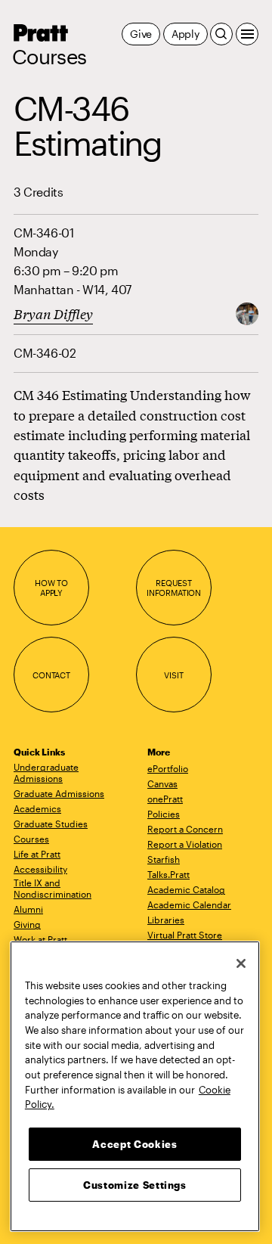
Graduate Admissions (59, 793)
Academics (37, 808)
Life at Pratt (37, 853)
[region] (135, 1086)
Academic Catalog (186, 889)
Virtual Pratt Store (184, 934)
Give (141, 33)
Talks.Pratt (168, 874)
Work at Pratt (40, 939)
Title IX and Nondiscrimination (52, 888)
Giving (27, 924)
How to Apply (51, 588)
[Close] (241, 963)
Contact (51, 675)
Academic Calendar (189, 904)
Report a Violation (184, 844)
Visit (173, 675)
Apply (185, 33)
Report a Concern (185, 829)
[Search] (221, 34)
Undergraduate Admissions (46, 772)
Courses (49, 56)
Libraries (165, 919)
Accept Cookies (134, 1144)
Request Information (174, 588)
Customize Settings (135, 1185)
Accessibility (40, 869)
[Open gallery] (247, 313)
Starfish (163, 859)
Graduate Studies (51, 823)
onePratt (165, 798)
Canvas (162, 783)
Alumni (28, 909)
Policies (163, 813)
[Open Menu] (247, 34)
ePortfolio (167, 768)
